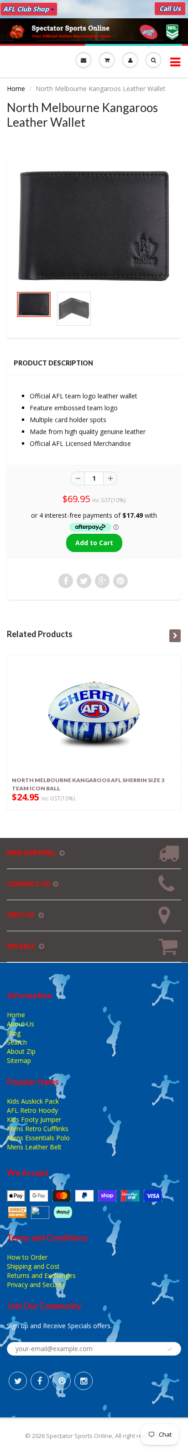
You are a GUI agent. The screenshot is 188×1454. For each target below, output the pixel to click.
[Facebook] (40, 1381)
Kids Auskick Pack (33, 1101)
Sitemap (19, 1060)
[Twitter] (18, 1381)
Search (17, 1042)
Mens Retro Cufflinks (37, 1128)
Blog (14, 1033)
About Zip (21, 1051)
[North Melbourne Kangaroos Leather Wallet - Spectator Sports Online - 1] (94, 226)
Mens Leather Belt (34, 1147)
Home (16, 88)
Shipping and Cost (33, 1266)
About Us (20, 1023)
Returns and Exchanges (41, 1275)
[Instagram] (83, 1381)
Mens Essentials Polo (38, 1137)
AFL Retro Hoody (32, 1110)
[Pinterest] (61, 1381)
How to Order (27, 1257)
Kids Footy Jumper (34, 1119)
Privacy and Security (36, 1284)
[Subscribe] (170, 1349)
